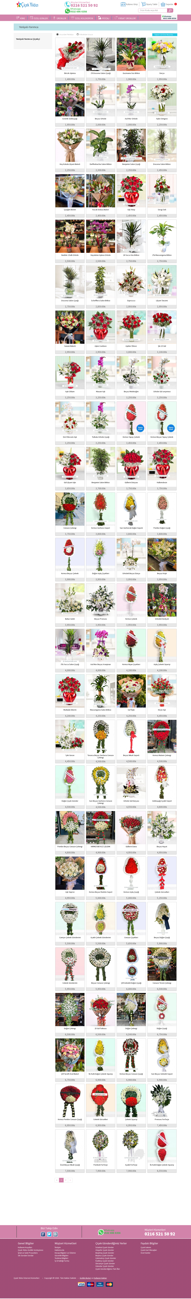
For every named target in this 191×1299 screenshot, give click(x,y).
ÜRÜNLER (61, 18)
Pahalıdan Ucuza (86, 34)
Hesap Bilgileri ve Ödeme (65, 1253)
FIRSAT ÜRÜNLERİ (126, 18)
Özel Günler (145, 1253)
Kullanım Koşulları (25, 1247)
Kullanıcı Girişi (132, 4)
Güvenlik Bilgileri (61, 1255)
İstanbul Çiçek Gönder (105, 1247)
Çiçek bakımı (146, 1247)
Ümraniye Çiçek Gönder (105, 1263)
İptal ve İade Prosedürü (28, 1253)
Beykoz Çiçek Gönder (104, 1255)
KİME (22, 18)
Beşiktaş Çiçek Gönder (105, 1253)
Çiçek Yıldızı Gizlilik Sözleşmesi (30, 1250)
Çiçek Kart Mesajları (149, 1250)
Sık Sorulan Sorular (26, 1255)
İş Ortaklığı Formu (62, 1261)
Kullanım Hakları (100, 1278)
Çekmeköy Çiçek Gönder (106, 1258)
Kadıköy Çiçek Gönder (105, 1261)
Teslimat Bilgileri (61, 1258)
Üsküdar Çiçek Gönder (105, 1266)
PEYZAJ (105, 18)
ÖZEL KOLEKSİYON (83, 18)
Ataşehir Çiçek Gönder (105, 1250)
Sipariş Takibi (151, 4)
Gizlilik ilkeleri (85, 1278)
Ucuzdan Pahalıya (66, 34)
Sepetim (169, 4)
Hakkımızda (59, 1250)
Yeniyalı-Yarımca (28, 27)
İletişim (58, 1247)
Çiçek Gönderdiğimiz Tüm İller (108, 1269)
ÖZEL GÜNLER (40, 18)
